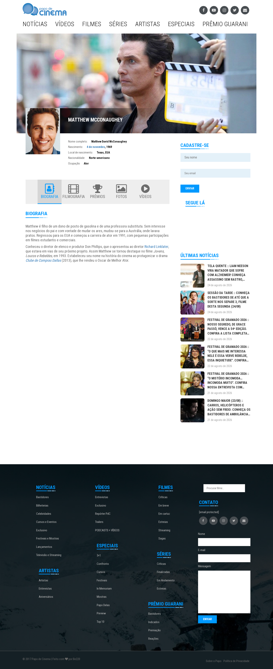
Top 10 (100, 621)
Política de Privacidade (236, 661)
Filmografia (73, 196)
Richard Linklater (156, 246)
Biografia (49, 196)
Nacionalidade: (76, 158)
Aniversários (46, 597)
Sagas (162, 538)
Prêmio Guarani (225, 24)
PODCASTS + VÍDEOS (107, 530)
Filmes (91, 24)
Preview (101, 613)
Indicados (153, 622)
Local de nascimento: (80, 152)
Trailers (99, 522)
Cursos (101, 572)
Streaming (164, 530)
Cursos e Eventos (46, 522)
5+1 (99, 555)
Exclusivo (41, 530)
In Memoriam (104, 588)
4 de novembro (96, 146)
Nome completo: (78, 141)
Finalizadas (163, 572)
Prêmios (97, 196)
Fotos (121, 196)
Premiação (154, 630)
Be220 (76, 659)
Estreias (163, 522)
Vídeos (64, 24)
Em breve (163, 505)
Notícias (35, 24)
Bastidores (42, 497)
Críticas (162, 497)
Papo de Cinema (41, 659)
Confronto (103, 564)
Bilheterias (42, 505)
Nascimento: (75, 147)
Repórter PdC (103, 514)
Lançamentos (44, 547)
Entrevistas (45, 588)
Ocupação (74, 163)
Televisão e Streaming (48, 555)
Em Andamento (166, 580)
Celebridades (43, 514)
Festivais (102, 580)
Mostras (102, 597)
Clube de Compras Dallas (43, 260)
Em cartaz (164, 514)
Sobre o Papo (213, 661)
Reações (153, 638)
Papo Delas (103, 605)
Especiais (181, 24)
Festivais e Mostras (47, 538)
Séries (118, 24)
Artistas (147, 24)
